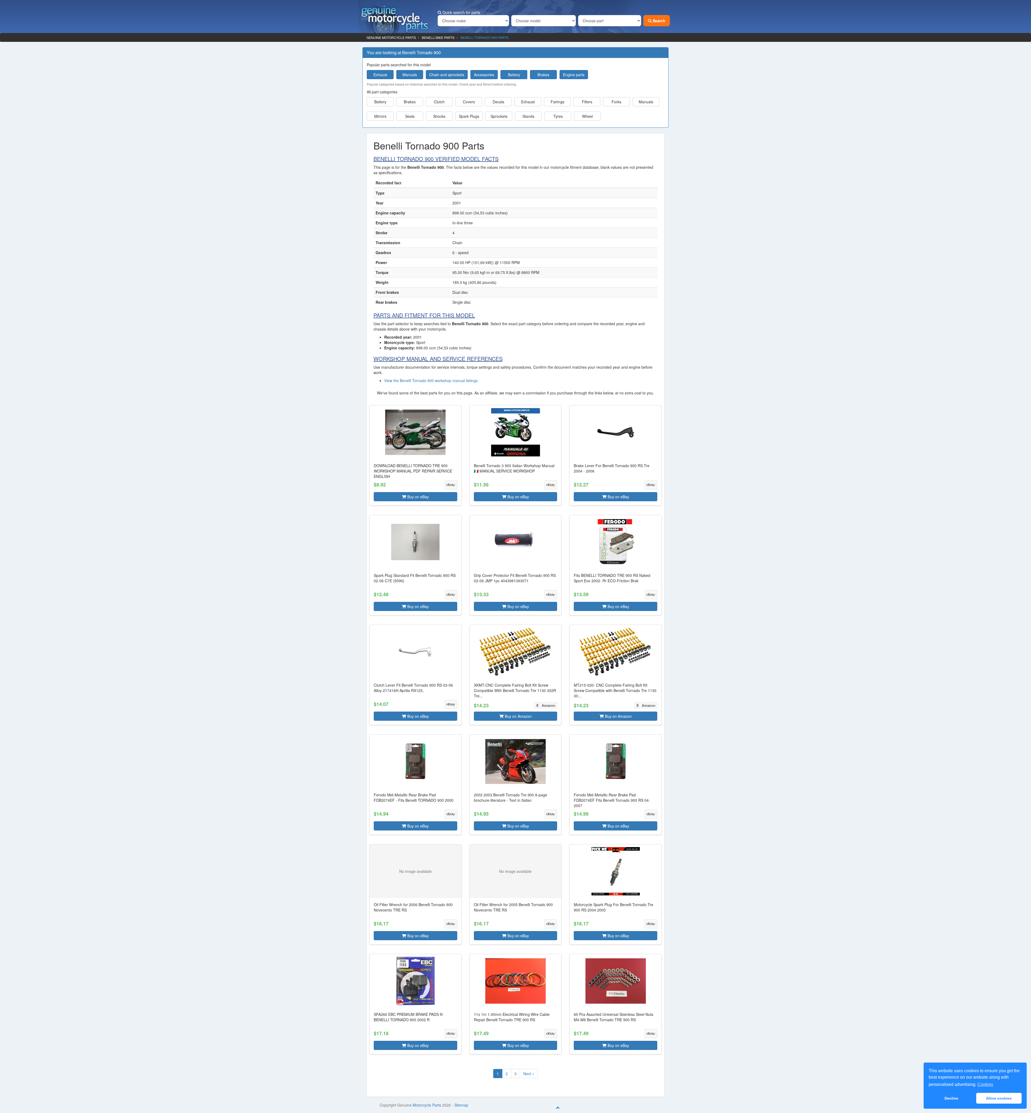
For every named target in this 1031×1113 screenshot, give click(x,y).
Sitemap (461, 1105)
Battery (514, 74)
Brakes (543, 74)
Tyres (558, 116)
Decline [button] (951, 1098)
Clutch (439, 101)
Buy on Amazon (518, 716)
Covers (469, 101)
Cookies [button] (985, 1084)
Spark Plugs (469, 116)
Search (658, 20)
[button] (415, 455)
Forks (616, 101)
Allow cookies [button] (999, 1098)
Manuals (409, 74)
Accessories (484, 74)
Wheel (587, 116)
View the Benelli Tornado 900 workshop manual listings (431, 380)
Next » (528, 1073)
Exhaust (380, 74)
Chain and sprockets (446, 74)
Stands (528, 116)
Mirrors (380, 116)
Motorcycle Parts (427, 1105)
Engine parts (574, 74)
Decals (498, 101)
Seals (410, 116)
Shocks (439, 116)
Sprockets (499, 116)
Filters (587, 101)
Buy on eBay (417, 496)
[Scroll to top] (558, 1107)
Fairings (557, 101)
